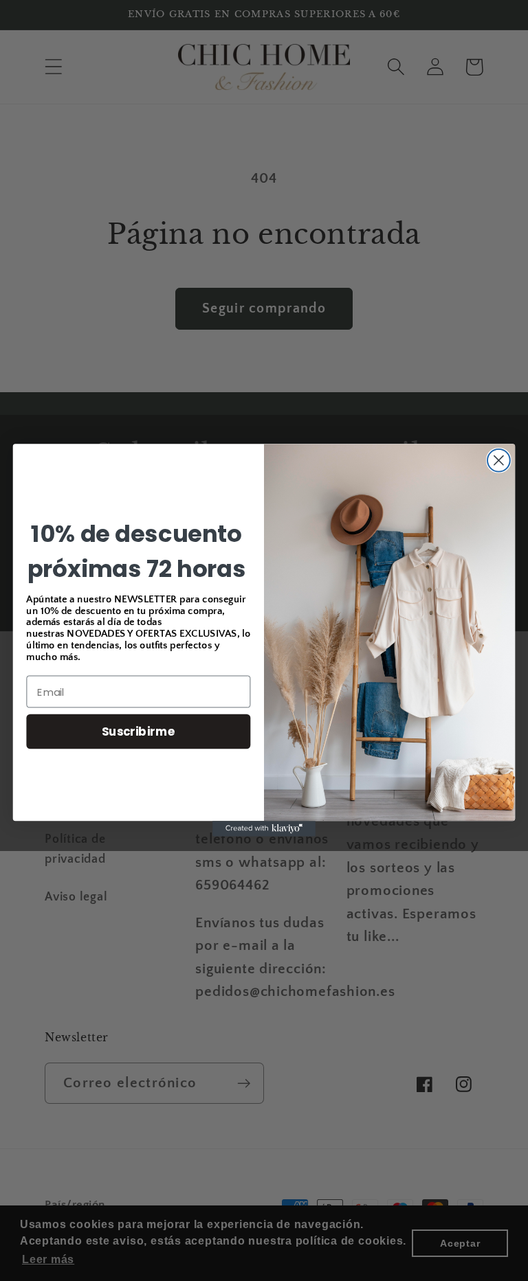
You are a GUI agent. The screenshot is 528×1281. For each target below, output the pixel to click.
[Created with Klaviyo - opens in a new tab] (264, 829)
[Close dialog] (498, 460)
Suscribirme (138, 731)
